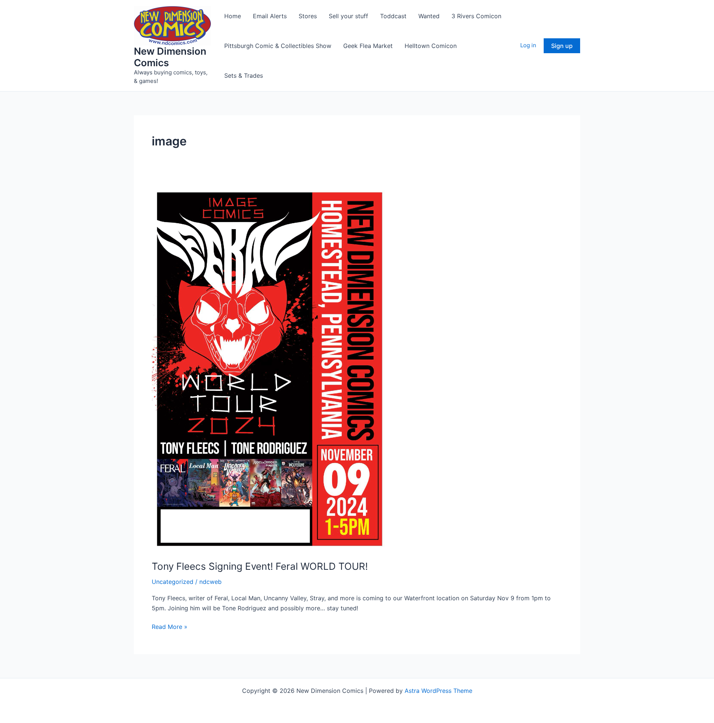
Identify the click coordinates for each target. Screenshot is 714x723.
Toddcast (393, 16)
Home (232, 16)
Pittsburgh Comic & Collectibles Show (277, 45)
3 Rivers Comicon (476, 16)
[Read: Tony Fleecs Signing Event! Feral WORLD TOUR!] (269, 368)
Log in (528, 45)
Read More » (169, 627)
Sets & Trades (243, 75)
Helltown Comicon (431, 45)
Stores (308, 16)
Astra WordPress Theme (438, 690)
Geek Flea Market (368, 45)
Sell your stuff (348, 16)
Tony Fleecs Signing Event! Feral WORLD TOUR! (260, 566)
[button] (562, 45)
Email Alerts (270, 16)
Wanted (429, 16)
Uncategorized (172, 581)
